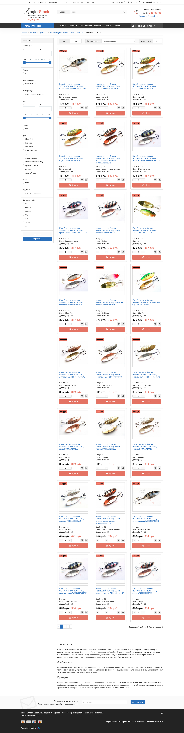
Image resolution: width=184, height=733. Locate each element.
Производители (76, 2)
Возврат (63, 2)
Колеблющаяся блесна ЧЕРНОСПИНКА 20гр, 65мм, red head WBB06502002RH (109, 302)
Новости (98, 26)
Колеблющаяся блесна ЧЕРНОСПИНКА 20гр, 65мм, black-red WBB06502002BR (71, 302)
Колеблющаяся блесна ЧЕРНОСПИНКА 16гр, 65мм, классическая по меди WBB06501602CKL (108, 519)
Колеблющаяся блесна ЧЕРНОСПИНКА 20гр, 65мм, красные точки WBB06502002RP (73, 230)
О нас (24, 2)
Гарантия (53, 2)
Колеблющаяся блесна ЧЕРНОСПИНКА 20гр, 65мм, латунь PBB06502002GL (108, 446)
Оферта (57, 713)
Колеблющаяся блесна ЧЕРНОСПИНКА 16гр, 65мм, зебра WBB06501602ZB (144, 590)
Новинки (73, 26)
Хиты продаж (85, 26)
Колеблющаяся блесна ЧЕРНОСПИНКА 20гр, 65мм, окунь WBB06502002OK (144, 230)
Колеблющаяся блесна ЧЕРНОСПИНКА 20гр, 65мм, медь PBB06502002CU (71, 446)
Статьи (108, 26)
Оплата (32, 2)
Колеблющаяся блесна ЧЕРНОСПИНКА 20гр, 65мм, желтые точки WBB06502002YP (146, 158)
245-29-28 (150, 12)
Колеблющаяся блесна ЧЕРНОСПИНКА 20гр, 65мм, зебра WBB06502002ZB (108, 230)
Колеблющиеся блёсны (59, 33)
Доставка (42, 2)
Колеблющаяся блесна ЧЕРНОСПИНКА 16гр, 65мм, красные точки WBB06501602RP (110, 590)
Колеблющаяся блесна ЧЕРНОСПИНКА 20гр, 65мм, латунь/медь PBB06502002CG (72, 374)
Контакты (89, 2)
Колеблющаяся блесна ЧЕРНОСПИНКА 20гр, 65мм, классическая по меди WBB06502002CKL (108, 159)
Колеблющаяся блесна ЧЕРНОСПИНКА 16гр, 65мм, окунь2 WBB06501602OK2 (144, 86)
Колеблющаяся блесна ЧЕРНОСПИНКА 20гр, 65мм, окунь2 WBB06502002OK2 (108, 86)
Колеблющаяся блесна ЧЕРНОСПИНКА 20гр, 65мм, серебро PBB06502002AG (71, 518)
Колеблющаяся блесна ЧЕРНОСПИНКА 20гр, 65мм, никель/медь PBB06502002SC (109, 374)
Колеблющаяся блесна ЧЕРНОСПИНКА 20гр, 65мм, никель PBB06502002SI (144, 446)
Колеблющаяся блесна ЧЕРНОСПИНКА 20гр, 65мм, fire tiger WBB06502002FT (146, 302)
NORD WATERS (77, 33)
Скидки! (62, 26)
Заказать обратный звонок (150, 16)
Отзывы (117, 26)
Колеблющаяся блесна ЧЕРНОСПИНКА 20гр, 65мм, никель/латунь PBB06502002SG (146, 374)
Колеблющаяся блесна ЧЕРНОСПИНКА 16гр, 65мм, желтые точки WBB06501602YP (72, 590)
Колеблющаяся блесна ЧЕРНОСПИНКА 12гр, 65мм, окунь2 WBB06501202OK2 (71, 158)
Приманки (43, 33)
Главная (24, 33)
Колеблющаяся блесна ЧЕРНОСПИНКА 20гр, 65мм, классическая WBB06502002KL (72, 86)
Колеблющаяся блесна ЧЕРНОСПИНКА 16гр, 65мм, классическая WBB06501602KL (145, 518)
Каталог (33, 33)
